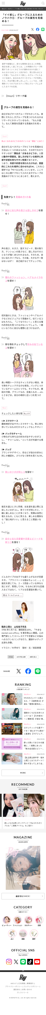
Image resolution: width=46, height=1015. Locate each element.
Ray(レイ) (4, 8)
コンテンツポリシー (31, 986)
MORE (23, 773)
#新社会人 (33, 657)
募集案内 (30, 983)
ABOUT (14, 983)
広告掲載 (21, 983)
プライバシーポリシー (13, 986)
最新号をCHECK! (23, 896)
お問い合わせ (27, 989)
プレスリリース (22, 993)
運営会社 (16, 989)
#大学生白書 (21, 657)
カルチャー (10, 8)
